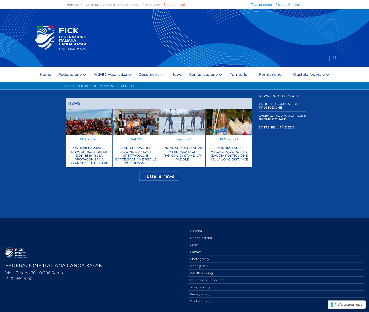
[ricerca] (333, 58)
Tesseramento (261, 5)
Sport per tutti (174, 5)
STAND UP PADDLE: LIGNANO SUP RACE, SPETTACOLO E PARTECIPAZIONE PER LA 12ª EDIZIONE (136, 155)
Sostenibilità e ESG (276, 127)
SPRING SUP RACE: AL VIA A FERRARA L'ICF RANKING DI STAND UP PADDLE (182, 153)
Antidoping (74, 5)
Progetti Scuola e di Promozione (278, 105)
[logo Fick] (60, 48)
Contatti (196, 252)
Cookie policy (200, 301)
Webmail (196, 231)
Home (45, 74)
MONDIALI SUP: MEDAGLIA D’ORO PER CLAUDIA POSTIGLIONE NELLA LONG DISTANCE (229, 153)
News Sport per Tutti (279, 96)
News (176, 74)
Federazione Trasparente (208, 280)
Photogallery (199, 259)
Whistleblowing (201, 273)
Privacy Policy (200, 294)
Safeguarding (200, 287)
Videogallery (199, 266)
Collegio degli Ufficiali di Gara (139, 5)
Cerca (194, 245)
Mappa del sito (201, 238)
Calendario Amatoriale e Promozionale (282, 117)
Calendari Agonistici (100, 5)
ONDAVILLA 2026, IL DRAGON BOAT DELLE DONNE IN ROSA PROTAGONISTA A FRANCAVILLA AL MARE (89, 155)
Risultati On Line (287, 5)
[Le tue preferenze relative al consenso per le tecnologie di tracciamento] (347, 304)
